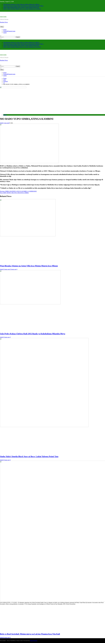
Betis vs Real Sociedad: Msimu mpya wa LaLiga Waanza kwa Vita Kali (22, 8)
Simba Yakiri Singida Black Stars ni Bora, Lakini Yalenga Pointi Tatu (21, 7)
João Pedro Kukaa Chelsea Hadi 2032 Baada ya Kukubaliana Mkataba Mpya (23, 6)
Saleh (1, 123)
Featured (9, 31)
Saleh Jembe (3, 16)
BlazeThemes (33, 640)
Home (4, 29)
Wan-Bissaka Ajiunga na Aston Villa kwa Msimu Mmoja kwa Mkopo (21, 4)
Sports (5, 32)
